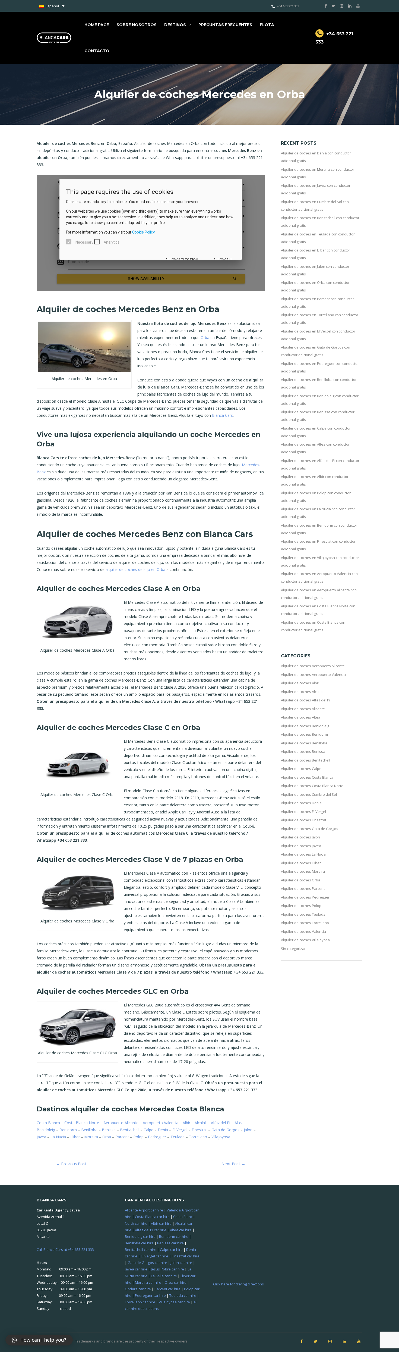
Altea (239, 1122)
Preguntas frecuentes (225, 24)
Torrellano (198, 1136)
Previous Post (71, 1163)
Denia (163, 1129)
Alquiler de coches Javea (301, 845)
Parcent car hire (167, 1288)
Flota (267, 24)
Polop (138, 1136)
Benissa (109, 1129)
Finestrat (199, 1129)
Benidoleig (46, 1129)
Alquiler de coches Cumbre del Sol (309, 794)
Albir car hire (161, 1223)
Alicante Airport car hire (144, 1210)
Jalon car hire (181, 1262)
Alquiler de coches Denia (301, 802)
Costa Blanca (48, 1122)
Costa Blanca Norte (81, 1122)
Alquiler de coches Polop (301, 905)
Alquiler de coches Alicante (303, 708)
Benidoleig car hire (140, 1236)
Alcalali (201, 1122)
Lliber (75, 1136)
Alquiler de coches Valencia (303, 931)
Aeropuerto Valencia (160, 1122)
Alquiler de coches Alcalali (302, 691)
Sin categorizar (293, 948)
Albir (186, 1122)
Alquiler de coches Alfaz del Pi (305, 700)
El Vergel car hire (154, 1256)
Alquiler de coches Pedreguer (305, 897)
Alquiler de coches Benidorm (304, 734)
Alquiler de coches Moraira (303, 871)
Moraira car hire (148, 1282)
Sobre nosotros (136, 24)
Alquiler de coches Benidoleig (305, 725)
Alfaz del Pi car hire (150, 1229)
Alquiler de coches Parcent (303, 888)
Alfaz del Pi (220, 1122)
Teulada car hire (182, 1295)
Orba (205, 337)
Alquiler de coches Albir (300, 682)
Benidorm (68, 1129)
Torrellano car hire (140, 1302)
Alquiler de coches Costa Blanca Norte (312, 785)
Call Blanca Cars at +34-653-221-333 (65, 1249)
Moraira (91, 1136)
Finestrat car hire (185, 1256)
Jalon (248, 1129)
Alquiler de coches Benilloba (304, 743)
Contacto (96, 50)
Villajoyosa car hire (174, 1302)
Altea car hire (181, 1229)
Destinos (175, 24)
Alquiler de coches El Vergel (303, 811)
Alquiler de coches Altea (300, 717)
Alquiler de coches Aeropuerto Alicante (313, 665)
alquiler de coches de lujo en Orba (135, 569)
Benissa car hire (170, 1243)
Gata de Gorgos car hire (147, 1262)
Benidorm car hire (173, 1236)
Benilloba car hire (139, 1243)
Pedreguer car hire (150, 1295)
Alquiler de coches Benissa (303, 751)
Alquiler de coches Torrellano (305, 922)
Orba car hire (175, 1282)
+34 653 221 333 (288, 6)
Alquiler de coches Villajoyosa (305, 939)
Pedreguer (157, 1136)
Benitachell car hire (140, 1249)
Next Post (233, 1163)
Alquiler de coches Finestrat (303, 820)
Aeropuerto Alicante (120, 1122)
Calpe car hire (171, 1249)
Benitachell (129, 1129)
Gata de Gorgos (225, 1129)
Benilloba (89, 1129)
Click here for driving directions (238, 1284)
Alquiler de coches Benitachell (305, 760)
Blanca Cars (222, 415)
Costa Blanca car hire (152, 1216)
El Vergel (179, 1129)
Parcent (122, 1136)
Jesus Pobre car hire (167, 1269)
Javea (41, 1136)
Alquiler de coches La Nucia (303, 854)
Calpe (148, 1129)
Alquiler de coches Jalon (300, 837)
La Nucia (58, 1136)
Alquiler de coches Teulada (303, 914)
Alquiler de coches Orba (300, 880)
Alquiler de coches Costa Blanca (307, 777)
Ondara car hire (138, 1288)
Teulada (177, 1136)
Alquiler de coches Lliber (301, 862)
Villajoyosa (220, 1136)
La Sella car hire (164, 1275)
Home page (96, 24)
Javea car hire (136, 1269)
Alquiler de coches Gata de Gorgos (309, 828)
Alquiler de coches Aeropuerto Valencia (313, 674)
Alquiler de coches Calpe (301, 768)
